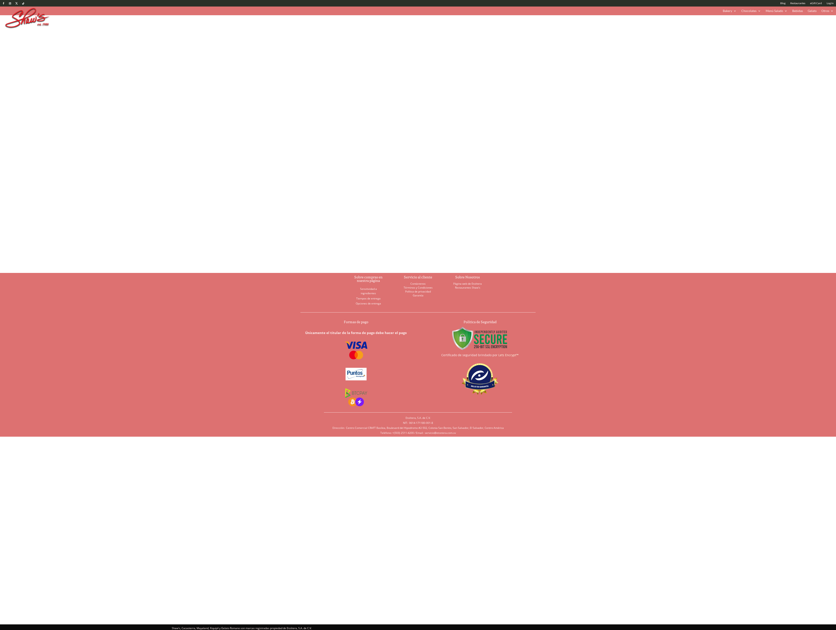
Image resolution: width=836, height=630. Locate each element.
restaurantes (233, 496)
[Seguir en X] (16, 3)
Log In (830, 3)
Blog (782, 3)
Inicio (304, 35)
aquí (431, 597)
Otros (825, 11)
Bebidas (797, 11)
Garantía (418, 295)
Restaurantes (797, 3)
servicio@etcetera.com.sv (440, 433)
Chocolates (749, 11)
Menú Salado (774, 11)
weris (254, 496)
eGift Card (816, 3)
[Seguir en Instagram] (10, 3)
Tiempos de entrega (368, 298)
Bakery (727, 11)
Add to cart (455, 79)
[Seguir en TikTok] (23, 3)
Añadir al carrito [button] (319, 253)
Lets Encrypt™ (508, 355)
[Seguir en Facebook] (3, 3)
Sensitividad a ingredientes (368, 291)
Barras (334, 35)
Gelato (812, 11)
